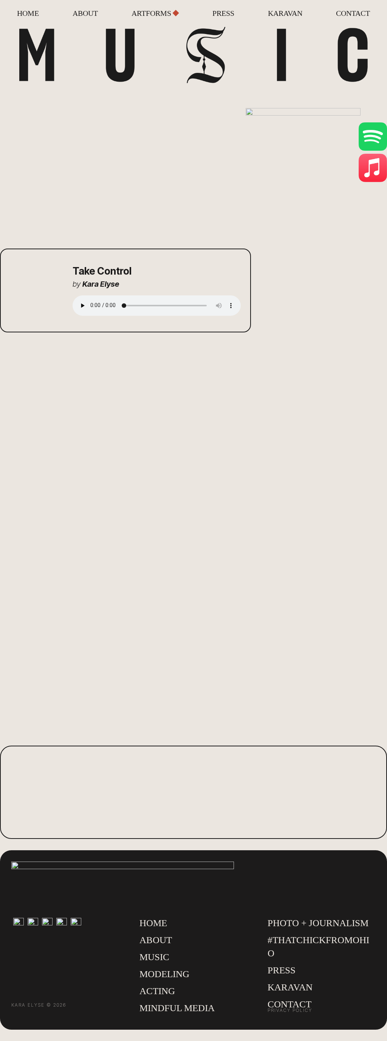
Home (28, 14)
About (85, 14)
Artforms (151, 14)
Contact (353, 14)
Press (223, 14)
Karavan (285, 14)
